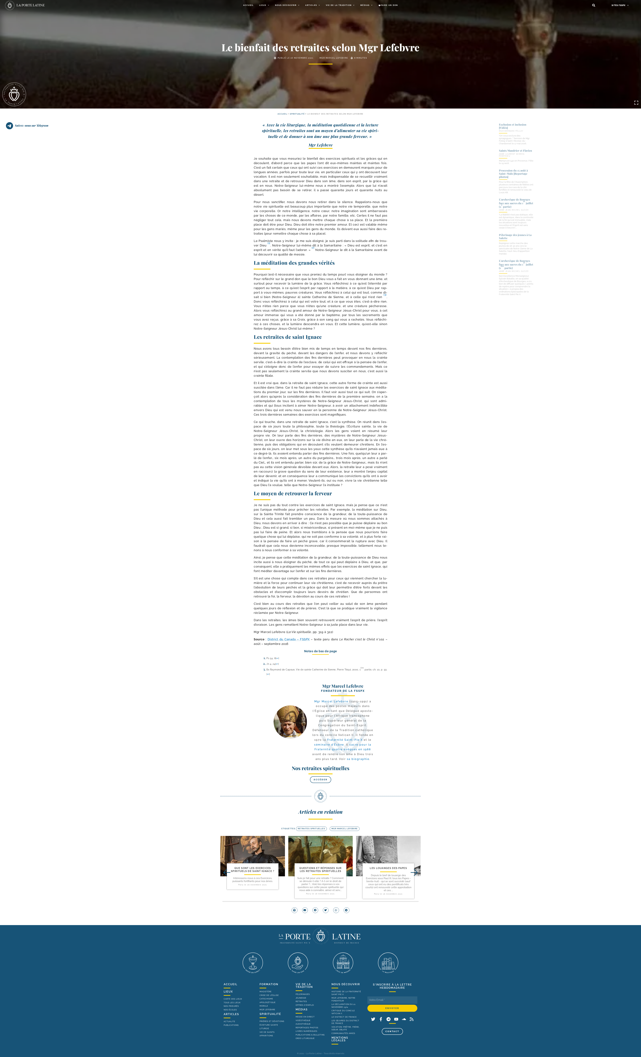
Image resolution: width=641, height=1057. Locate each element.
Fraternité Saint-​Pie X (345, 739)
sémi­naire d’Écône (329, 744)
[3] (385, 294)
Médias (365, 5)
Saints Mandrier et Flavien (515, 150)
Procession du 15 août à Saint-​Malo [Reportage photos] (513, 174)
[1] (269, 243)
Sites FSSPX (618, 5)
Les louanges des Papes (388, 868)
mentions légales (340, 1039)
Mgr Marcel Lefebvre (333, 58)
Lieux (262, 5)
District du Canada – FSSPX (289, 639)
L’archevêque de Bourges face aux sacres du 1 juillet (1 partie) (516, 264)
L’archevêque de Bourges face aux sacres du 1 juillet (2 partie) (516, 203)
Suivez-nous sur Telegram (31, 125)
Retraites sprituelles (311, 829)
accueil (282, 114)
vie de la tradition (304, 986)
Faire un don (389, 5)
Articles (311, 5)
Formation (269, 984)
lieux (228, 991)
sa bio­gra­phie (358, 759)
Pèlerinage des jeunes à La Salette (515, 236)
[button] (593, 5)
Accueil (248, 5)
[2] (313, 247)
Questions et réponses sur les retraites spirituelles (320, 869)
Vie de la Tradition (339, 5)
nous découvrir (346, 984)
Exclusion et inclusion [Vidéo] (512, 126)
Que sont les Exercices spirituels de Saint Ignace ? (252, 869)
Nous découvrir (285, 5)
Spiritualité (297, 114)
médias (302, 1009)
